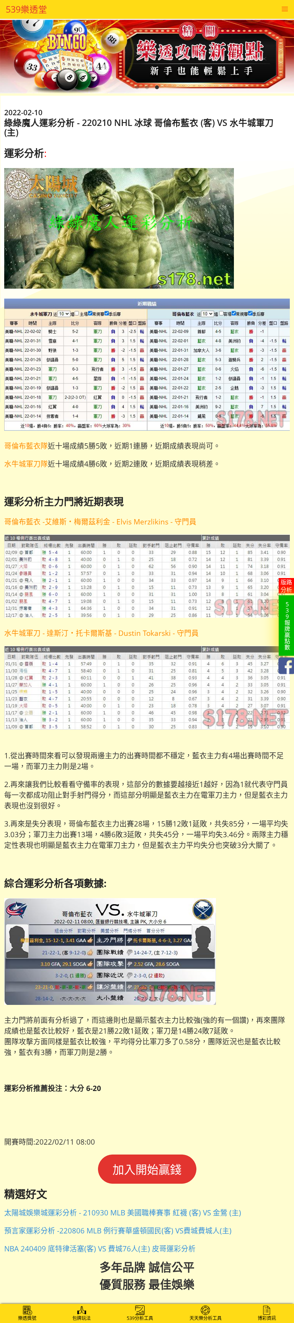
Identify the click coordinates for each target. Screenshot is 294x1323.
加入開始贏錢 (147, 1169)
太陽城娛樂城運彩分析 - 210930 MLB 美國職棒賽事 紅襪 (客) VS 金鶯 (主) (122, 1212)
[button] (284, 9)
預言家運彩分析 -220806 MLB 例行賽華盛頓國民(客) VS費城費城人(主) (118, 1230)
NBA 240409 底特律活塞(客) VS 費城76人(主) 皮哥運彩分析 (100, 1248)
